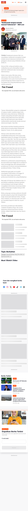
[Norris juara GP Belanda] (6, 381)
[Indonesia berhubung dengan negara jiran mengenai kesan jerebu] (6, 398)
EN (15, 2)
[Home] (3, 2)
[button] (2, 10)
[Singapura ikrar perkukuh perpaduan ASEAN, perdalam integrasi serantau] (6, 388)
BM (13, 2)
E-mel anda (5, 438)
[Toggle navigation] (25, 2)
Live (21, 2)
